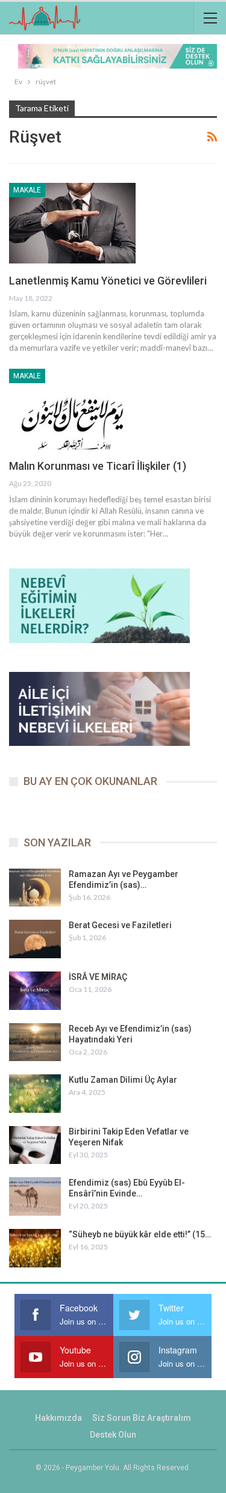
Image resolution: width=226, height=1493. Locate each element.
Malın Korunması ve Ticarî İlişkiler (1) (97, 466)
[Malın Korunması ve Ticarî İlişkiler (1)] (72, 409)
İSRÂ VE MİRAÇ (98, 977)
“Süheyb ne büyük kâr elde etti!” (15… (140, 1234)
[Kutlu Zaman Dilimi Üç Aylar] (35, 1093)
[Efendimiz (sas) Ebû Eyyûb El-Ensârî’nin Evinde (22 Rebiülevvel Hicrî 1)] (35, 1196)
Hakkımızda (58, 1418)
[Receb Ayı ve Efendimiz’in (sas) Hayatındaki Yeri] (35, 1042)
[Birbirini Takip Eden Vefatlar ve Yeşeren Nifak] (35, 1145)
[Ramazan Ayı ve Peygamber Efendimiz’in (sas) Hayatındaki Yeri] (35, 888)
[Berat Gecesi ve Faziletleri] (35, 939)
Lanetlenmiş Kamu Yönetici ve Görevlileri (108, 280)
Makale (27, 190)
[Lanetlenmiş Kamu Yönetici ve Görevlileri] (72, 223)
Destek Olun (113, 1434)
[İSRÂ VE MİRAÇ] (35, 990)
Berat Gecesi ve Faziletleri (120, 925)
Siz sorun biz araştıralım (141, 1418)
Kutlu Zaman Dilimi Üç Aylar (123, 1080)
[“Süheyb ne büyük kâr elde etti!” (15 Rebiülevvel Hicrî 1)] (35, 1248)
